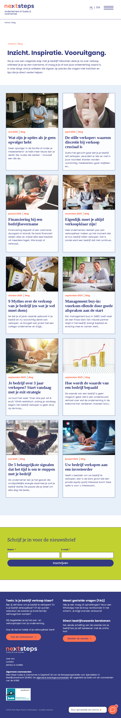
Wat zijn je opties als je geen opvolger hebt (31, 139)
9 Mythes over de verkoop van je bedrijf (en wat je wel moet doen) (31, 306)
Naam (10, 549)
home (7, 22)
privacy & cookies (14, 664)
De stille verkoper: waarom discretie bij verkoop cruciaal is (88, 142)
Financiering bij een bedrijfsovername (25, 221)
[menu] (108, 8)
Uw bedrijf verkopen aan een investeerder (86, 467)
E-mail (65, 549)
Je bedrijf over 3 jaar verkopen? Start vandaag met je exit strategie (29, 387)
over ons (10, 658)
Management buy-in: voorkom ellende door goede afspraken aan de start (89, 306)
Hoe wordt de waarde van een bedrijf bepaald (87, 385)
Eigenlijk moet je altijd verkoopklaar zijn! (84, 221)
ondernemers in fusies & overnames (18, 13)
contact (10, 661)
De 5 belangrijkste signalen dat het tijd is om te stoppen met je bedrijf (31, 469)
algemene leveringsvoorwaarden (52, 677)
